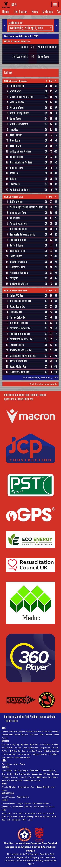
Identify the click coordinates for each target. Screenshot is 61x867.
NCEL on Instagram (27, 813)
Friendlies (53, 754)
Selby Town (15, 218)
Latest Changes (8, 796)
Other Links (27, 819)
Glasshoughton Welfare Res (23, 356)
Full (3, 764)
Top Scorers (7, 770)
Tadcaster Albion (17, 267)
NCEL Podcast (46, 734)
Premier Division (33, 731)
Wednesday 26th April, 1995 (21, 36)
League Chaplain (24, 803)
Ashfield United (17, 102)
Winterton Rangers (19, 273)
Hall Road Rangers (18, 229)
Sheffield (14, 173)
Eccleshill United (18, 240)
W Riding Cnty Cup (39, 754)
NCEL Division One (13, 196)
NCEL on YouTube (42, 816)
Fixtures (12, 731)
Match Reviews (21, 734)
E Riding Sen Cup (17, 751)
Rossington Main (18, 251)
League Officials (8, 803)
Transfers (34, 734)
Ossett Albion (16, 135)
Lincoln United (17, 86)
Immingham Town (18, 213)
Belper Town (43, 56)
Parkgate (14, 278)
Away (16, 764)
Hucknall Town (17, 168)
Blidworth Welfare (18, 262)
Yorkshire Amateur (18, 223)
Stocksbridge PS (20, 56)
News (35, 11)
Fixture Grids (7, 757)
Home (5, 11)
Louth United (16, 256)
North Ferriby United (19, 113)
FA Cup (55, 747)
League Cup (45, 747)
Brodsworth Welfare (19, 284)
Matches (47, 11)
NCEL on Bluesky (26, 816)
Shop (4, 813)
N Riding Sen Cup (51, 751)
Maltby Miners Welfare (20, 151)
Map (32, 787)
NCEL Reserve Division (15, 290)
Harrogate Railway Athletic (22, 234)
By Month (34, 744)
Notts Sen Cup (9, 754)
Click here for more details (43, 384)
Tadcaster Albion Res (19, 372)
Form (22, 764)
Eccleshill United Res (20, 334)
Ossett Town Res (17, 306)
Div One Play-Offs (30, 747)
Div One (17, 747)
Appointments (23, 796)
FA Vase (5, 751)
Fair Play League (21, 770)
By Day (16, 744)
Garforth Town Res (18, 361)
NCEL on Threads (9, 816)
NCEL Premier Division (17, 41)
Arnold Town (15, 91)
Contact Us (38, 803)
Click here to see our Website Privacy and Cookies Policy (30, 862)
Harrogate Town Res (19, 323)
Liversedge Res (17, 345)
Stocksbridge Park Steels (21, 97)
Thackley (14, 129)
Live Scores (20, 11)
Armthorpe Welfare (19, 124)
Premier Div (45, 744)
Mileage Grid (41, 787)
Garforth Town (16, 245)
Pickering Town (17, 108)
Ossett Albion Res (18, 366)
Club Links (16, 819)
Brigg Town (15, 140)
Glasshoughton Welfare (21, 162)
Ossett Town (15, 146)
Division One (47, 731)
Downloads (18, 806)
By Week (24, 744)
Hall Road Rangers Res (20, 301)
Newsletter (39, 806)
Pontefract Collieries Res (21, 339)
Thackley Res (16, 312)
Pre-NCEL (49, 806)
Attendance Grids (22, 757)
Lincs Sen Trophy (34, 751)
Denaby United (16, 157)
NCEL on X (12, 813)
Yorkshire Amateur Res (20, 328)
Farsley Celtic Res (18, 317)
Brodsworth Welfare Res (21, 350)
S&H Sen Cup (23, 754)
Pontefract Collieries (47, 47)
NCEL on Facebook (46, 813)
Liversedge (15, 184)
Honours (29, 806)
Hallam (24, 47)
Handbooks (7, 806)
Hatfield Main (16, 202)
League (21, 731)
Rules (46, 803)
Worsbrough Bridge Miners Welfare (26, 207)
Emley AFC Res (16, 295)
